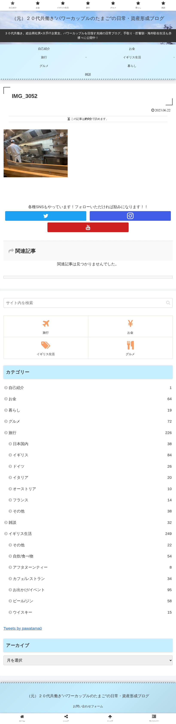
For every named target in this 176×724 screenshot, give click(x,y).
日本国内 (92, 444)
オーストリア (92, 489)
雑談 (90, 522)
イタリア (92, 477)
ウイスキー (92, 612)
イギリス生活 (90, 534)
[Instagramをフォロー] (130, 216)
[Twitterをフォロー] (45, 216)
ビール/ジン (92, 601)
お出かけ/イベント (92, 590)
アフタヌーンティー (92, 567)
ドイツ (92, 466)
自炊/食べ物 (92, 556)
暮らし (90, 410)
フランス (92, 500)
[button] (168, 302)
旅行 (90, 433)
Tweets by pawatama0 (22, 628)
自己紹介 (90, 388)
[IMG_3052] (108, 699)
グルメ (90, 421)
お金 (90, 399)
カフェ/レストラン (92, 579)
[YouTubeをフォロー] (88, 227)
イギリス (92, 455)
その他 (92, 511)
